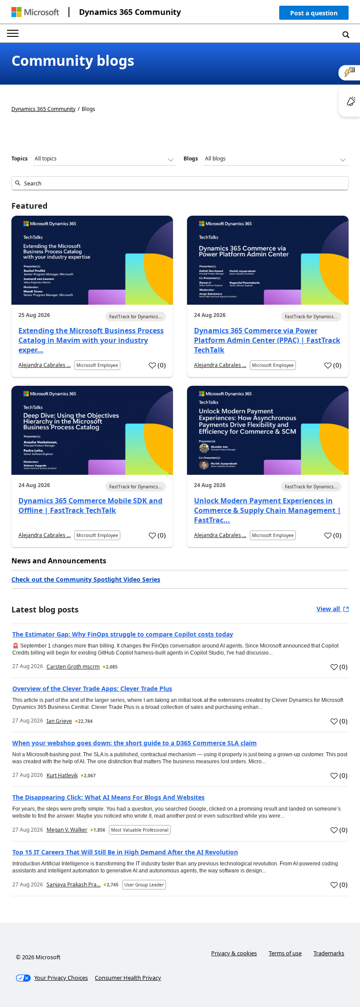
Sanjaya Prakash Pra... (74, 884)
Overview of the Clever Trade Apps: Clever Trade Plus (92, 688)
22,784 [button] (85, 721)
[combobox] (180, 183)
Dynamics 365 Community (130, 12)
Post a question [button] (314, 13)
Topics (19, 158)
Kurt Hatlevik (62, 775)
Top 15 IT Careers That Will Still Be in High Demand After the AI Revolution (125, 852)
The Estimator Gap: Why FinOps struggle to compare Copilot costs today (122, 634)
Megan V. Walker (67, 829)
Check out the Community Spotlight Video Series (85, 579)
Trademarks (328, 953)
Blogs (191, 158)
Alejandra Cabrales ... (44, 365)
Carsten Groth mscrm (73, 666)
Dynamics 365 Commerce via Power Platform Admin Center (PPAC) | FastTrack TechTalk (267, 340)
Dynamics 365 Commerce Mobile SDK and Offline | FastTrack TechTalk (90, 505)
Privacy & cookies (234, 953)
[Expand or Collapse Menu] (12, 33)
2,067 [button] (90, 775)
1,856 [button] (99, 830)
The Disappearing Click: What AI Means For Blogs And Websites (108, 797)
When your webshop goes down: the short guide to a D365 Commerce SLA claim (134, 743)
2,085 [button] (112, 667)
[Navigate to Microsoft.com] (35, 12)
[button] (314, 15)
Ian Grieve (59, 721)
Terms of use (285, 953)
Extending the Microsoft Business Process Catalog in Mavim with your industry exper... (91, 340)
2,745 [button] (113, 885)
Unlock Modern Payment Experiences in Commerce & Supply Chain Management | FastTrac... (267, 510)
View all (329, 609)
